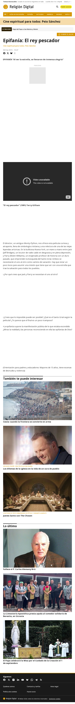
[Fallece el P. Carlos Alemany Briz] (37, 548)
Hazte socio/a (66, 7)
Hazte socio (31, 692)
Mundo (59, 14)
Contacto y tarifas (33, 687)
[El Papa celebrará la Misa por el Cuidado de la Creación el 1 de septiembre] (37, 639)
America (50, 14)
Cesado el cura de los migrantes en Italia (31, 2)
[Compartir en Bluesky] (11, 53)
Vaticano (40, 14)
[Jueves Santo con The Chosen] (37, 492)
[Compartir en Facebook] (4, 53)
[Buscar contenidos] (57, 6)
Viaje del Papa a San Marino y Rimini (25, 29)
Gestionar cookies (54, 699)
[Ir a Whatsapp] (32, 680)
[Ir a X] (9, 680)
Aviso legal (54, 687)
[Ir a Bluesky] (27, 680)
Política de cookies (10, 692)
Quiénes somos (9, 687)
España (30, 14)
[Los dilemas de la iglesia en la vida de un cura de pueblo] (37, 445)
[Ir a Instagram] (13, 680)
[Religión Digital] (18, 7)
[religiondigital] (9, 698)
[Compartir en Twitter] (8, 53)
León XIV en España (16, 14)
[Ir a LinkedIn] (18, 680)
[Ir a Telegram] (36, 680)
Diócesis (68, 14)
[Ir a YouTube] (23, 680)
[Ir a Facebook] (4, 680)
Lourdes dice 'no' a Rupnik (54, 2)
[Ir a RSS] (41, 680)
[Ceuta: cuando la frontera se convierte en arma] (37, 400)
